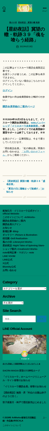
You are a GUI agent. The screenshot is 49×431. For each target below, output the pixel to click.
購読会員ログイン (12, 224)
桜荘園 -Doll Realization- (15, 238)
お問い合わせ (9, 270)
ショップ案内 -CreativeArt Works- (20, 249)
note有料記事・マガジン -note (18, 252)
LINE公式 (7, 259)
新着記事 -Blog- (11, 231)
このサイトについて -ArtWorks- (19, 217)
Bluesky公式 (9, 266)
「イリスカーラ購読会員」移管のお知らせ (24, 386)
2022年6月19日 (26, 46)
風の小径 (13, 22)
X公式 (6, 263)
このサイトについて (12, 425)
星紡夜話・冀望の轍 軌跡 (29, 22)
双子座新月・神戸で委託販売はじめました (24, 402)
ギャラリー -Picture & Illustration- (20, 235)
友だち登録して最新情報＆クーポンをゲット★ (21, 364)
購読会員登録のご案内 (14, 220)
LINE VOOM (9, 256)
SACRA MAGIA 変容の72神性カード (21, 370)
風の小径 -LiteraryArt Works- (18, 242)
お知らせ (7, 228)
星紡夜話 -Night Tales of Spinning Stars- (24, 245)
